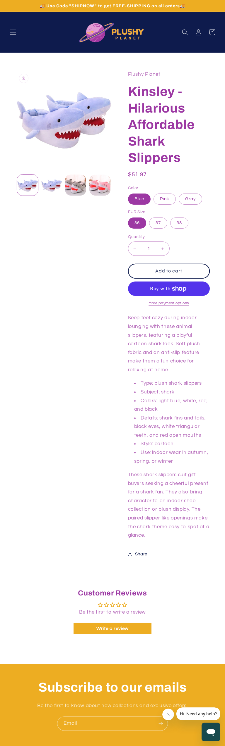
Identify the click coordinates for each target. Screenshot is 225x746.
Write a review (112, 628)
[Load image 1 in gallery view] (27, 185)
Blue (139, 199)
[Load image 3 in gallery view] (75, 185)
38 (179, 223)
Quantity (136, 237)
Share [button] (141, 554)
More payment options (169, 303)
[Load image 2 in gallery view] (51, 185)
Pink (164, 199)
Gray (190, 199)
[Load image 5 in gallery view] (99, 185)
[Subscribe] (161, 723)
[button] (13, 32)
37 (158, 223)
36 (137, 223)
